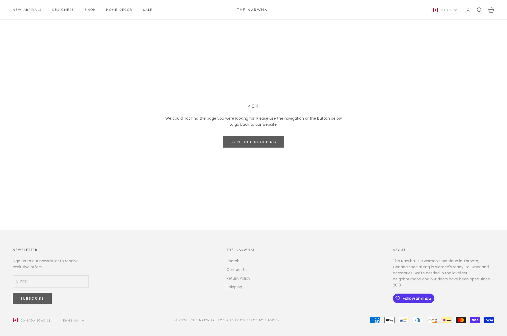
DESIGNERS (63, 9)
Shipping (234, 287)
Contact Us (237, 269)
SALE (148, 9)
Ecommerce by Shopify (257, 320)
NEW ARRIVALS (27, 9)
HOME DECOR (119, 9)
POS (221, 320)
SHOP (90, 9)
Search (233, 261)
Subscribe (32, 298)
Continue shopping (253, 141)
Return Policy (238, 278)
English (71, 320)
